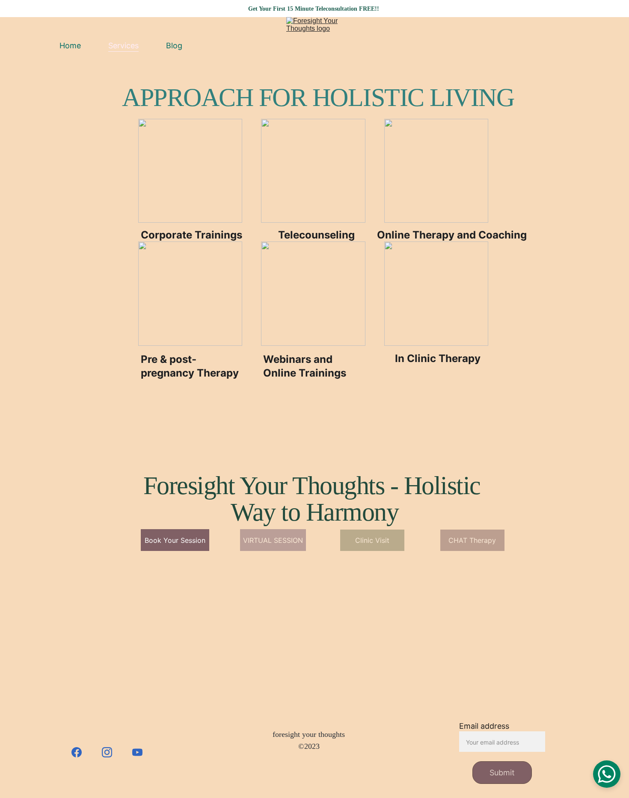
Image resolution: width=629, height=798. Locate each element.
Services (123, 45)
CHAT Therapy (472, 540)
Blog (174, 45)
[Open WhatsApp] (606, 774)
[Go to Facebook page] (80, 752)
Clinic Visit (372, 540)
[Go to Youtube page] (137, 752)
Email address (484, 725)
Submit (502, 772)
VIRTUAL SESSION (273, 540)
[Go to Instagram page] (111, 752)
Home (70, 45)
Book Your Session (175, 540)
